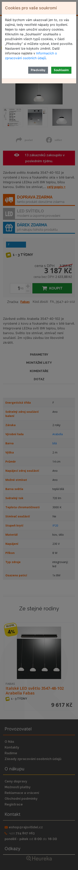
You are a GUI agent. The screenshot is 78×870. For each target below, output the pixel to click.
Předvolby (38, 70)
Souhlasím (61, 70)
